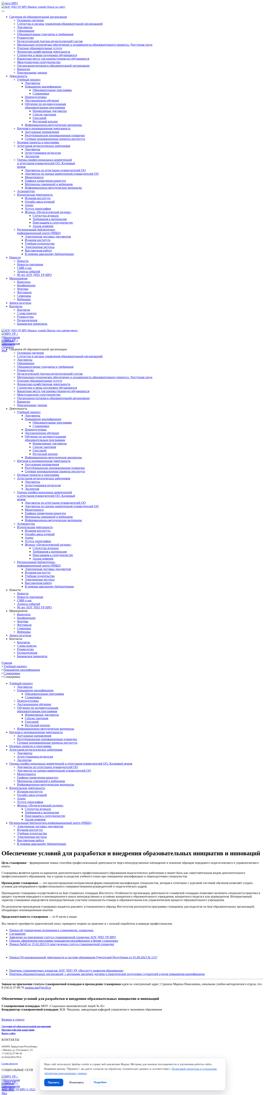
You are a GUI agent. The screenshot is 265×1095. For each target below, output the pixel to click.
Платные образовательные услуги (39, 48)
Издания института (37, 198)
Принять (54, 1082)
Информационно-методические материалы (53, 125)
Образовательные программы (52, 90)
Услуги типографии (38, 208)
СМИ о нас (24, 268)
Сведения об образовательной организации (38, 16)
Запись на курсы (20, 302)
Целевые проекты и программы (38, 142)
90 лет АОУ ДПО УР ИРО (34, 275)
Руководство (25, 37)
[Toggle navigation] (3, 11)
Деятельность (18, 76)
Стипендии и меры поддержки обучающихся (47, 55)
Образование (25, 30)
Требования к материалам (50, 219)
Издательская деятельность (35, 194)
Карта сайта (9, 1033)
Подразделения (27, 320)
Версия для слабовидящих (62, 330)
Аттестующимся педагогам (43, 152)
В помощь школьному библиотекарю (49, 254)
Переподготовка (36, 97)
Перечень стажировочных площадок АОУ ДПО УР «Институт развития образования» (66, 970)
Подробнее (100, 1082)
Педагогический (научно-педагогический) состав (50, 41)
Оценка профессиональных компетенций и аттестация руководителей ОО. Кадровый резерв (70, 763)
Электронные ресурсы (40, 247)
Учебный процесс (29, 79)
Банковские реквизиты (32, 323)
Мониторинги (34, 177)
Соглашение (17, 933)
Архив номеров (43, 226)
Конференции (26, 285)
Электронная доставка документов (48, 236)
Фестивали (24, 292)
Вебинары (24, 299)
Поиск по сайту (55, 6)
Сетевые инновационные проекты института (55, 138)
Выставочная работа (38, 250)
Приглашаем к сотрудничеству (53, 222)
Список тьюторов (44, 114)
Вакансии (23, 69)
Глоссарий (39, 118)
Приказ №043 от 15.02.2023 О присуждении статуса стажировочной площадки (61, 944)
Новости (15, 257)
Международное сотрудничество (39, 62)
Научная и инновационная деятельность (43, 128)
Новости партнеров (30, 264)
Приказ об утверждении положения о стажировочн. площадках (51, 930)
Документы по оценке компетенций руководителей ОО (62, 173)
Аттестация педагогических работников (43, 145)
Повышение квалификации (43, 86)
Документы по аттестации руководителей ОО (55, 170)
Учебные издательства (40, 243)
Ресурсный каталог (45, 121)
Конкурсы (23, 281)
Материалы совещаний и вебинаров (49, 184)
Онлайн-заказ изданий (40, 201)
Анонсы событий (28, 271)
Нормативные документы (50, 111)
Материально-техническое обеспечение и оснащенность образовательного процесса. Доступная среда (84, 44)
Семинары (24, 295)
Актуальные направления (42, 132)
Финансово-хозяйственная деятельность (43, 51)
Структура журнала (46, 215)
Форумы (22, 288)
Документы (24, 27)
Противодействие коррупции (18, 1029)
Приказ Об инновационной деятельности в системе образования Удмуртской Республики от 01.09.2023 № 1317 (83, 957)
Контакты (15, 306)
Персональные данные (32, 72)
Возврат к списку (13, 1019)
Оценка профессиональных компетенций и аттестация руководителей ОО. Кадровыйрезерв (46, 163)
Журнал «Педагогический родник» (48, 212)
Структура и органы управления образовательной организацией (60, 23)
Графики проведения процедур (45, 180)
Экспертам (32, 156)
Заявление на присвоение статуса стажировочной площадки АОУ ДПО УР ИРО (62, 937)
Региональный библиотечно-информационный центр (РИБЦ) (39, 231)
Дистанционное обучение (42, 100)
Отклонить (76, 1082)
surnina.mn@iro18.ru (38, 987)
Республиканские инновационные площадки (55, 135)
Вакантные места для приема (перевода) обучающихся (53, 58)
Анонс (29, 205)
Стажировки (41, 93)
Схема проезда (26, 313)
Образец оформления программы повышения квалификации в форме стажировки (63, 940)
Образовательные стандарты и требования (45, 34)
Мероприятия (18, 278)
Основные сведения (30, 20)
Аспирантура (26, 191)
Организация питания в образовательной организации (53, 65)
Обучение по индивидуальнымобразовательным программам (45, 105)
